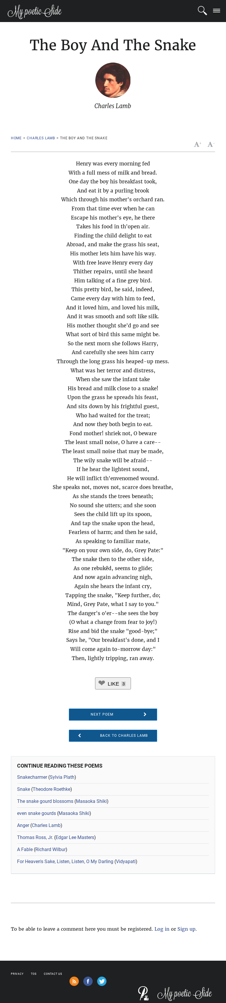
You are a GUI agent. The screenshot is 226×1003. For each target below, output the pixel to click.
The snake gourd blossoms (45, 801)
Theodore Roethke (51, 789)
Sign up (186, 929)
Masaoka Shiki (91, 801)
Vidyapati (126, 861)
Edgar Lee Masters (75, 837)
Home (16, 138)
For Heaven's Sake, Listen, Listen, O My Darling (65, 861)
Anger (23, 825)
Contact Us (53, 973)
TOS (33, 973)
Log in (162, 929)
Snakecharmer (32, 777)
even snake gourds (36, 813)
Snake (23, 789)
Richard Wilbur (50, 849)
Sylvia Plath (62, 777)
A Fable (25, 849)
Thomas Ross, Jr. (35, 837)
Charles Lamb (41, 138)
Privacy (17, 973)
